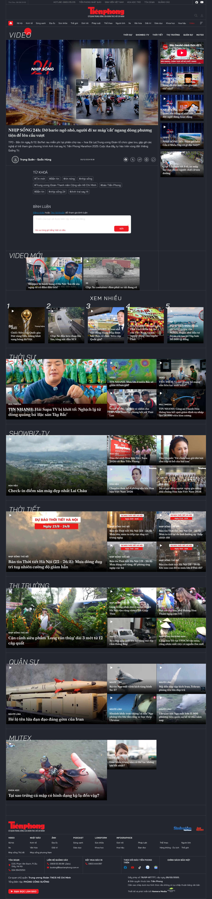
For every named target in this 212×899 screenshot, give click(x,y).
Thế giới (74, 23)
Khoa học (170, 23)
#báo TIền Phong (111, 185)
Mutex (200, 35)
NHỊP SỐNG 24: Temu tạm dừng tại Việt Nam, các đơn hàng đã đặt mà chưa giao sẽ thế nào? (180, 83)
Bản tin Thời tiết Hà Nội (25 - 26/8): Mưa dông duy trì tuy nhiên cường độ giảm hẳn (55, 564)
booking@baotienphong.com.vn (64, 867)
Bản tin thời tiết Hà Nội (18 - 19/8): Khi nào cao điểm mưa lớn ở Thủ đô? (180, 566)
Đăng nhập (38, 212)
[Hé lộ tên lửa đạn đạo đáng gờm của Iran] (56, 694)
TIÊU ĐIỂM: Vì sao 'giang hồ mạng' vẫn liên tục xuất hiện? (180, 383)
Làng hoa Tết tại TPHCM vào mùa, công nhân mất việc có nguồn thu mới (181, 642)
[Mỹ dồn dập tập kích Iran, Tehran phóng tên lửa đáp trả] (181, 679)
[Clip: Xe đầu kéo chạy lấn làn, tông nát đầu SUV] (66, 325)
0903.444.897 (95, 863)
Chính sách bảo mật (178, 860)
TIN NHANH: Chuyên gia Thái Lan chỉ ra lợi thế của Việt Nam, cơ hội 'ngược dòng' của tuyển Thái (145, 332)
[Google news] (157, 867)
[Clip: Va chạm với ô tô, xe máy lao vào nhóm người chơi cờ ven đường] (182, 164)
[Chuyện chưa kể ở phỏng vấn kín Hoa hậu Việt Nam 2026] (131, 480)
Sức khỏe (63, 23)
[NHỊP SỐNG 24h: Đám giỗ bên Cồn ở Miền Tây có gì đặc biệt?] (182, 136)
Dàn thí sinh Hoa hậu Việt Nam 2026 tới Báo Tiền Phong (128, 459)
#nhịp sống (85, 178)
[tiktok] (141, 867)
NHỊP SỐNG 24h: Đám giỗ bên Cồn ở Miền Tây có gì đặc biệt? (181, 143)
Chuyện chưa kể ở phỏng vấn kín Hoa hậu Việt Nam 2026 (131, 490)
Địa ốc (52, 23)
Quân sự (188, 35)
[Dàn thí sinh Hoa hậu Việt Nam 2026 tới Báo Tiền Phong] (131, 450)
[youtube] (202, 2)
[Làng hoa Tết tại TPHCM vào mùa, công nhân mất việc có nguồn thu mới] (181, 633)
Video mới (26, 255)
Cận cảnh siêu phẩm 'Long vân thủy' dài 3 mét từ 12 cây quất (55, 640)
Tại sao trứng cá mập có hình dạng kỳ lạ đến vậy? (53, 795)
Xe (129, 23)
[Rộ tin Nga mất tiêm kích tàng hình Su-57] (131, 679)
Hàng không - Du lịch (169, 847)
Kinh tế (29, 23)
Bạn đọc (142, 847)
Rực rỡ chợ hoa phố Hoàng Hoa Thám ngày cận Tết (177, 612)
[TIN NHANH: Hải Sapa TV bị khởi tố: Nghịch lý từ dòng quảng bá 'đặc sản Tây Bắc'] (56, 389)
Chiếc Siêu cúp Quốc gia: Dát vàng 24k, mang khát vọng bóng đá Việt (26, 336)
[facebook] (196, 2)
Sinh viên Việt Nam (114, 2)
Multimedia (14, 404)
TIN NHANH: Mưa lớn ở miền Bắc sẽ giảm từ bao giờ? (131, 383)
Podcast (78, 838)
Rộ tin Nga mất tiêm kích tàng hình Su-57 (130, 688)
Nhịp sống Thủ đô (18, 556)
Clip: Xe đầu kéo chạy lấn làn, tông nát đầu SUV (65, 337)
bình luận (153, 159)
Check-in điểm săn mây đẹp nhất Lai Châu (47, 490)
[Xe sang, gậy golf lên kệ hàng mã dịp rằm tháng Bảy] (131, 633)
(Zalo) (68, 863)
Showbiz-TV (142, 35)
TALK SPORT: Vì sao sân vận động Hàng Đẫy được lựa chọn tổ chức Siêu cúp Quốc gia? (105, 334)
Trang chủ (10, 23)
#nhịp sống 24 (57, 191)
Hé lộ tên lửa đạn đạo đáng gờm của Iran (46, 719)
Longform (101, 838)
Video (192, 23)
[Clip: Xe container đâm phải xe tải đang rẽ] (111, 274)
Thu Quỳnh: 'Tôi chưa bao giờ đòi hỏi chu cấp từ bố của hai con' (181, 459)
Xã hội (19, 23)
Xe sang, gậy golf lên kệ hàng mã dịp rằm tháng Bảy (131, 642)
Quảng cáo (164, 2)
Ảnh (54, 838)
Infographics (124, 838)
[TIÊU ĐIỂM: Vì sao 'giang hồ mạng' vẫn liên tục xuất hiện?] (181, 374)
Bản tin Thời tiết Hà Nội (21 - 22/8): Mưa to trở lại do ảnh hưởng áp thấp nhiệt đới (180, 534)
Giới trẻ (84, 23)
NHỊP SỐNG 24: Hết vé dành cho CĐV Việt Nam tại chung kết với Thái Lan (131, 412)
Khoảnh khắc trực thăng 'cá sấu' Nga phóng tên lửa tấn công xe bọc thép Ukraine (131, 717)
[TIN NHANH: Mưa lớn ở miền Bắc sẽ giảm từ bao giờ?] (131, 374)
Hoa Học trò (134, 2)
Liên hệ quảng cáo (57, 860)
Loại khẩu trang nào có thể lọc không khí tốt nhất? (131, 763)
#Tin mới (39, 178)
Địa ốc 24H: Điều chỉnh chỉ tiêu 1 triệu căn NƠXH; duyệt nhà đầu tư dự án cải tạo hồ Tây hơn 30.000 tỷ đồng (185, 332)
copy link (139, 159)
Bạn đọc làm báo (25, 891)
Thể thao (108, 23)
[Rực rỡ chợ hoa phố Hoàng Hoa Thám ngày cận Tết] (181, 603)
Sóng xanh (41, 23)
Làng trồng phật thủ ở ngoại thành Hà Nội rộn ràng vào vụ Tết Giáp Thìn (130, 610)
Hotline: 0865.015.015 (64, 2)
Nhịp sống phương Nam (172, 636)
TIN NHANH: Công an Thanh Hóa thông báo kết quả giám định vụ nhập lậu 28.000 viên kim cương (181, 412)
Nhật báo (35, 838)
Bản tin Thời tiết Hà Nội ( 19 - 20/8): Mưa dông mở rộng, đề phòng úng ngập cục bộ (131, 564)
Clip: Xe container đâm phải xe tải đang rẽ (111, 287)
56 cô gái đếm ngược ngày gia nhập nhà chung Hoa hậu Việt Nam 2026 (180, 490)
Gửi (121, 228)
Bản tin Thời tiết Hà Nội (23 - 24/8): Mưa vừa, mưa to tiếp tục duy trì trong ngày (130, 534)
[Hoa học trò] (200, 829)
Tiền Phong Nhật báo (90, 2)
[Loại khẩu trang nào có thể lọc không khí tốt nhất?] (131, 754)
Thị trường (173, 35)
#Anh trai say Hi (79, 191)
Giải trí (148, 23)
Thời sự (127, 35)
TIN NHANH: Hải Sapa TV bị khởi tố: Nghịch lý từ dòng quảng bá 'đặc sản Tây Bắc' (54, 412)
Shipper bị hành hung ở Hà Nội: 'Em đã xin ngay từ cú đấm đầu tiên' (54, 285)
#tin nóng (69, 178)
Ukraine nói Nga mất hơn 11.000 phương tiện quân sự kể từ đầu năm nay (180, 717)
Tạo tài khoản (58, 212)
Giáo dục (158, 23)
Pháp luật (96, 23)
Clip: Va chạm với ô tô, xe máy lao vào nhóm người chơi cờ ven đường (181, 170)
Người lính (120, 23)
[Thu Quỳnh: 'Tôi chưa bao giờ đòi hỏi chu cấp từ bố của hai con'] (181, 450)
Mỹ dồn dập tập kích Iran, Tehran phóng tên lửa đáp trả (179, 688)
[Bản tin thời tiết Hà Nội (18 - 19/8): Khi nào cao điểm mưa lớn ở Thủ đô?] (181, 557)
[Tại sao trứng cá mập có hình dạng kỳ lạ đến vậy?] (56, 770)
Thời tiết (157, 35)
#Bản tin (54, 178)
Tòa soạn (149, 2)
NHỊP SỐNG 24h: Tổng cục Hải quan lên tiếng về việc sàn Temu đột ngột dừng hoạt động (182, 113)
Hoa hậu (182, 23)
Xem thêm (201, 23)
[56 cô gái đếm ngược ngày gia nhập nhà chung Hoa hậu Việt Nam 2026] (181, 480)
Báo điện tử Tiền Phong (106, 12)
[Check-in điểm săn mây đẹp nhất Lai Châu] (56, 465)
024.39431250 (18, 870)
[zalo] (149, 867)
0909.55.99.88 (57, 863)
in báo (146, 159)
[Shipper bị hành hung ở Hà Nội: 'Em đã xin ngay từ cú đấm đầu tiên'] (54, 274)
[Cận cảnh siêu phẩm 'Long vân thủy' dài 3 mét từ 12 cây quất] (56, 618)
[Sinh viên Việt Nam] (183, 829)
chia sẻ (125, 159)
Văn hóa (138, 23)
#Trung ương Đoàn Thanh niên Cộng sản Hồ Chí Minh (65, 185)
